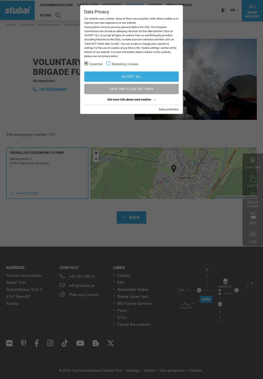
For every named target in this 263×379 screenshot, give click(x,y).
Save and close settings (131, 89)
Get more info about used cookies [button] (129, 99)
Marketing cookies (125, 64)
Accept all (131, 76)
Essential (96, 64)
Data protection (169, 109)
